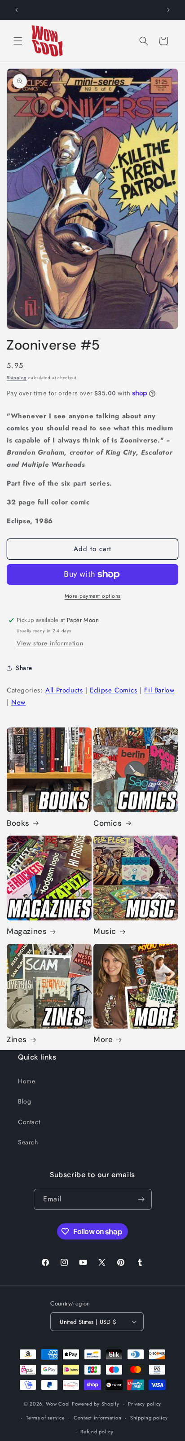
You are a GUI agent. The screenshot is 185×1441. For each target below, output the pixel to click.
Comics (107, 823)
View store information (50, 643)
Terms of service (45, 1417)
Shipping (17, 377)
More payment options (93, 596)
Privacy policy (144, 1403)
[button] (18, 41)
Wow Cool (58, 1403)
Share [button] (24, 667)
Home (26, 1081)
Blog (24, 1101)
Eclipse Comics (113, 690)
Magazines (27, 931)
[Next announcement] (168, 10)
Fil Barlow (159, 690)
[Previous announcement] (16, 10)
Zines (17, 1039)
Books (18, 823)
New (18, 702)
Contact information (97, 1417)
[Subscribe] (141, 1199)
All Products (64, 690)
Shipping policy (149, 1417)
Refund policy (96, 1431)
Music (104, 931)
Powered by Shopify (95, 1403)
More (103, 1039)
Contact (29, 1121)
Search (28, 1142)
